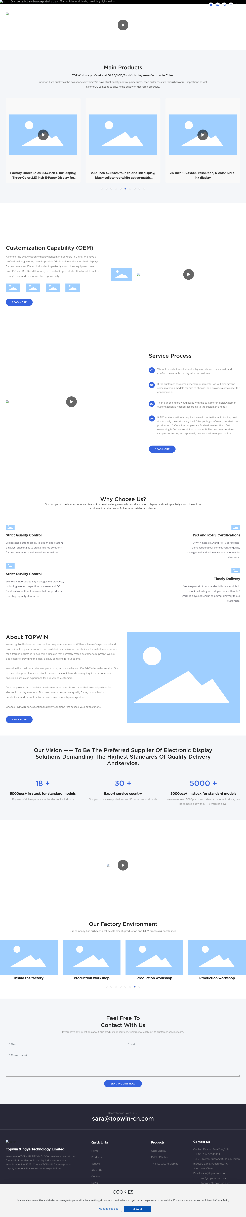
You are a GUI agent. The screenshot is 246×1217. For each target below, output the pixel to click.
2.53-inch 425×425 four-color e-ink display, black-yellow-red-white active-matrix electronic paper (123, 177)
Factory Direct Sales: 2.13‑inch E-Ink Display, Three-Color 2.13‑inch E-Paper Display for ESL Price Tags (43, 177)
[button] (102, 188)
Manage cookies (108, 1208)
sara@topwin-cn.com (123, 1118)
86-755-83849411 (209, 1154)
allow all (138, 1208)
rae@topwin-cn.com (213, 1178)
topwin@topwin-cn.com (215, 1183)
